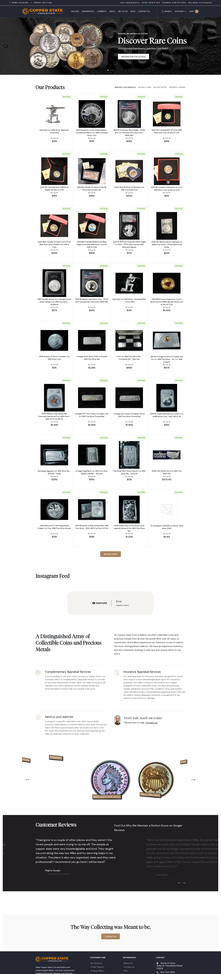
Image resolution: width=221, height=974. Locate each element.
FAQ (126, 971)
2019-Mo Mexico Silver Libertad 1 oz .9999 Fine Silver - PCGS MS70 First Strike (166, 244)
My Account (96, 963)
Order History (97, 967)
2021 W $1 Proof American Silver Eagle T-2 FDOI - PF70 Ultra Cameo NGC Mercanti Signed (129, 244)
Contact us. (152, 722)
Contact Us (144, 11)
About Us (128, 963)
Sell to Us (123, 11)
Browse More (110, 554)
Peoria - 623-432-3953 (20, 3)
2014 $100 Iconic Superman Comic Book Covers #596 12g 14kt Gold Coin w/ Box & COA (166, 302)
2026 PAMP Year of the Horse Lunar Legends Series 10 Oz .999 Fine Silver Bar (129, 528)
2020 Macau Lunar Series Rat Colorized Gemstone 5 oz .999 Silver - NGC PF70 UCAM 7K (54, 416)
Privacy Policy (97, 971)
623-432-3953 (168, 972)
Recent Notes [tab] (160, 87)
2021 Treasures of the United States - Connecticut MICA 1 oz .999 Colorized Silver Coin (92, 132)
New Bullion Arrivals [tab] (125, 87)
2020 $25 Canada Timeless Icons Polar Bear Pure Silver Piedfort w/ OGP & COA (54, 244)
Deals (112, 11)
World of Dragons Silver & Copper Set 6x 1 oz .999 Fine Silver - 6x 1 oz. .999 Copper (167, 359)
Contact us (129, 967)
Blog (132, 11)
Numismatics (88, 11)
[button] (110, 70)
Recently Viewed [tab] (177, 87)
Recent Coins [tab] (144, 87)
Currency (101, 11)
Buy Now (125, 56)
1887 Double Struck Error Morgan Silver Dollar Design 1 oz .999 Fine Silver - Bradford (54, 302)
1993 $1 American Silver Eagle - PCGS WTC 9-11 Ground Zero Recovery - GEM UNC (129, 132)
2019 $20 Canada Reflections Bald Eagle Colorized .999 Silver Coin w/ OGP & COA (92, 244)
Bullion (75, 11)
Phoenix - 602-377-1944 (43, 3)
